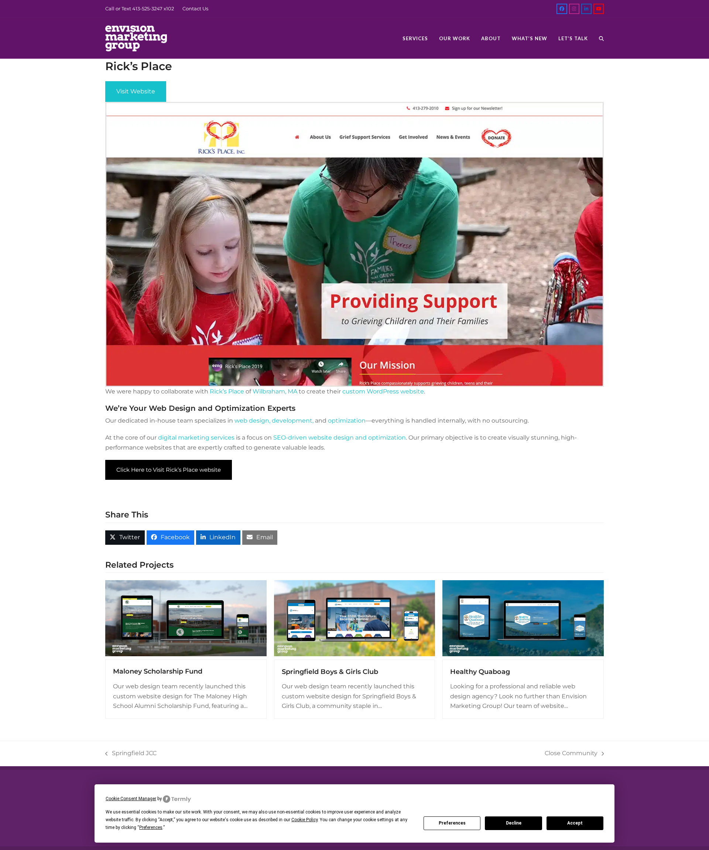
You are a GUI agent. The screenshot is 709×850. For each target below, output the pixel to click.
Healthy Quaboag (480, 672)
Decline (513, 823)
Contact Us (195, 8)
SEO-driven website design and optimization (339, 437)
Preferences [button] (150, 827)
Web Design (172, 408)
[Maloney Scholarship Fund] (186, 619)
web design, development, (274, 420)
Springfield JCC (131, 754)
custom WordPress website (383, 391)
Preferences (452, 823)
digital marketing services (196, 437)
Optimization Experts (255, 408)
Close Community (571, 754)
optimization (347, 420)
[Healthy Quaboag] (523, 619)
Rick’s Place (227, 391)
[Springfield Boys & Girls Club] (354, 619)
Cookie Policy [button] (304, 819)
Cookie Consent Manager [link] (131, 798)
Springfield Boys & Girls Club (330, 672)
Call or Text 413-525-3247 (133, 8)
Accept (575, 823)
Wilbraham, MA (275, 391)
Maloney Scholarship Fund (157, 671)
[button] (601, 38)
